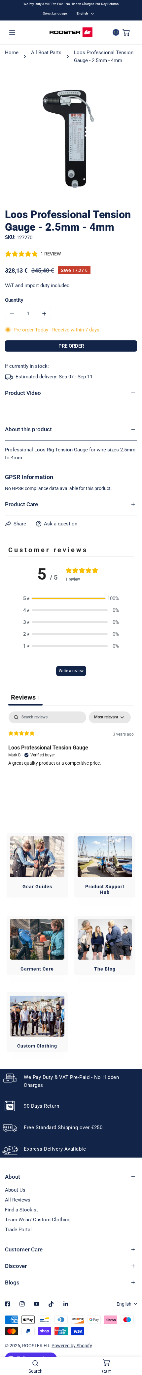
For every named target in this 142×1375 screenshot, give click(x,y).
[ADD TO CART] (71, 346)
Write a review (71, 670)
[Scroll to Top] (130, 1340)
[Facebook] (7, 1304)
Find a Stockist (21, 1210)
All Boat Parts (46, 53)
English (82, 13)
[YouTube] (36, 1304)
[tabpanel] (71, 753)
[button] (126, 32)
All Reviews (17, 1200)
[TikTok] (51, 1304)
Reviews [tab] (25, 697)
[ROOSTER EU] (71, 32)
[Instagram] (22, 1304)
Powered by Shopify (72, 1345)
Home (11, 53)
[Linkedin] (65, 1304)
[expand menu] (12, 32)
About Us (15, 1190)
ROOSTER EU (35, 1345)
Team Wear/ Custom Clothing (37, 1220)
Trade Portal (18, 1230)
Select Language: (55, 13)
